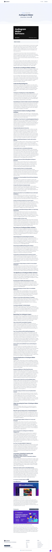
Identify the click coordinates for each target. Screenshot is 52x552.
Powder (27, 547)
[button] (50, 551)
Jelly (26, 543)
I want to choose (39, 548)
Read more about (33, 481)
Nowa (26, 544)
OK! (47, 548)
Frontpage (41, 1)
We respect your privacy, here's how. (40, 545)
